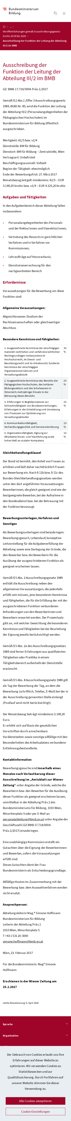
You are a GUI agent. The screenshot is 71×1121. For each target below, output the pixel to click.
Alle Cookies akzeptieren (35, 1101)
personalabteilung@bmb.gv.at (23, 819)
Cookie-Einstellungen (35, 1111)
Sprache (8, 1024)
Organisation (10, 1035)
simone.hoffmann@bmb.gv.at (23, 941)
